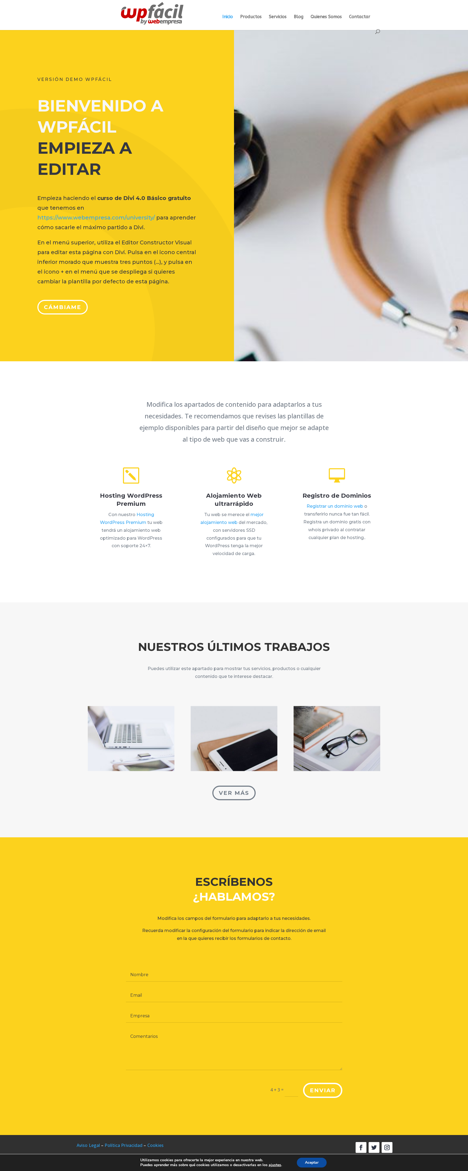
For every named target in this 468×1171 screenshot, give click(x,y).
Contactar (359, 17)
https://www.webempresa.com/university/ (96, 217)
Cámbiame (62, 307)
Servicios (278, 17)
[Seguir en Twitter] (374, 1147)
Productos (251, 17)
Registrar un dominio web (335, 506)
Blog (298, 17)
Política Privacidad (123, 1145)
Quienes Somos (326, 17)
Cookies (155, 1145)
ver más (234, 793)
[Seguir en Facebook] (361, 1147)
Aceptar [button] (311, 1162)
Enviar (323, 1090)
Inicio (227, 17)
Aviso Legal (88, 1145)
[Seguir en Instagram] (387, 1147)
